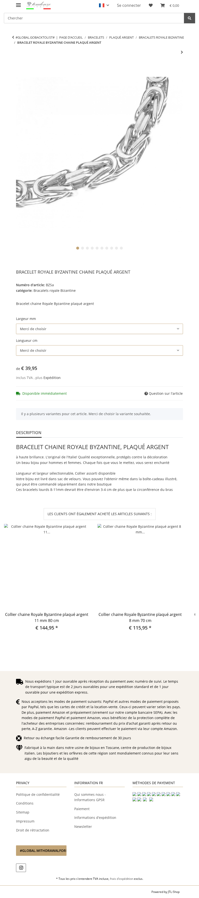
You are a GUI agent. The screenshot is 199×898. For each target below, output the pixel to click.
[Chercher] (189, 18)
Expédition (52, 377)
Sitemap (22, 812)
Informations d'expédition (95, 817)
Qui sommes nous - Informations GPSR (90, 797)
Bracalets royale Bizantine (54, 290)
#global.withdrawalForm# (43, 850)
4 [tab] (92, 248)
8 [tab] (111, 248)
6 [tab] (101, 248)
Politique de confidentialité (38, 794)
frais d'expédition (121, 879)
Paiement (82, 808)
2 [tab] (82, 248)
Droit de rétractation (32, 830)
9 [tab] (116, 248)
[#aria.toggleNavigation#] (18, 3)
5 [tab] (97, 248)
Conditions (24, 803)
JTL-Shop (174, 892)
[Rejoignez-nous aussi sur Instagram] (21, 868)
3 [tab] (87, 248)
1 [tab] (77, 248)
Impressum (25, 821)
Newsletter (83, 826)
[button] (104, 5)
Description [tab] (28, 432)
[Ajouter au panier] (20, 68)
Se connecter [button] (129, 5)
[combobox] (99, 329)
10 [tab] (121, 248)
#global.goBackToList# (35, 37)
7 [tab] (106, 248)
